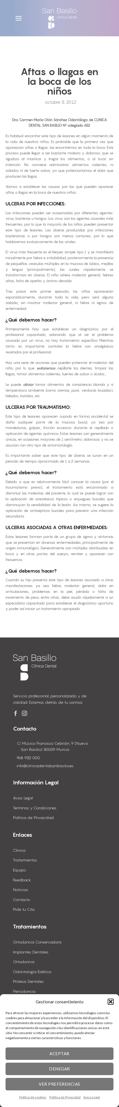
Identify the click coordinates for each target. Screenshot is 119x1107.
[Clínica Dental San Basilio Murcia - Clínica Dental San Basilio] (59, 18)
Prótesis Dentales (28, 981)
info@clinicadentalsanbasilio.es (45, 765)
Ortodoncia (23, 961)
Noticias (20, 889)
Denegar (59, 1068)
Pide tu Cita (24, 909)
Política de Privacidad (65, 1097)
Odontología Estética (32, 971)
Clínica (19, 850)
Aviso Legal (91, 1097)
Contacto (21, 899)
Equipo (19, 870)
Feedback (22, 880)
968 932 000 (28, 757)
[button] (110, 1001)
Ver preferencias (59, 1084)
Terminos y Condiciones (34, 807)
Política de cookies (32, 1097)
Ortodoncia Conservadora (37, 942)
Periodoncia (24, 991)
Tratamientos (25, 860)
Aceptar (59, 1053)
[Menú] (19, 18)
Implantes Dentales (30, 952)
